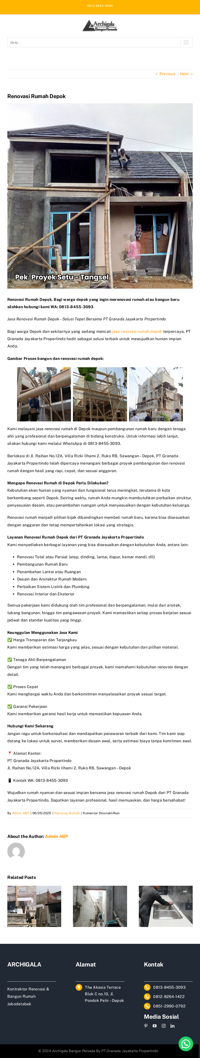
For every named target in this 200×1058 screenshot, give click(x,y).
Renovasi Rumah (67, 813)
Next (184, 73)
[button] (11, 906)
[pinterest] (146, 1026)
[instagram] (164, 1026)
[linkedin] (172, 1026)
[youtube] (155, 1026)
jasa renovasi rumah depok (137, 331)
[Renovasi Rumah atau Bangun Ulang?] (34, 888)
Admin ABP (20, 813)
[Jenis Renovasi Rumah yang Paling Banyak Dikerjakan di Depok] (166, 888)
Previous (167, 73)
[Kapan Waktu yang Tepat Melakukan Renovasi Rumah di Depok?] (100, 888)
